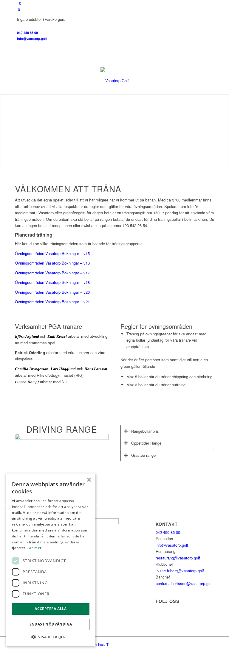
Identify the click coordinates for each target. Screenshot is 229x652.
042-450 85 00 (27, 32)
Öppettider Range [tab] (146, 443)
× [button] (88, 480)
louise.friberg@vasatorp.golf (180, 570)
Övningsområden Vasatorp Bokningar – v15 (52, 253)
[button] (50, 637)
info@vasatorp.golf (32, 38)
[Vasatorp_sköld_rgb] (114, 80)
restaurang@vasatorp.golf (178, 558)
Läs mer (34, 547)
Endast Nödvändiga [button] (51, 624)
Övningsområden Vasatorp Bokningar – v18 (52, 282)
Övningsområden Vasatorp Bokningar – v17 (52, 273)
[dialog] (50, 559)
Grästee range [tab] (143, 455)
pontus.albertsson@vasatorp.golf (184, 583)
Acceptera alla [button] (51, 608)
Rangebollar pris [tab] (145, 431)
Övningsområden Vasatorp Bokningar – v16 (52, 263)
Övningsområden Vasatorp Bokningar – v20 (52, 292)
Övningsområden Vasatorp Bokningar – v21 (52, 301)
